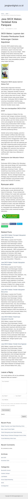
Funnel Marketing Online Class (8, 438)
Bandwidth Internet (5, 470)
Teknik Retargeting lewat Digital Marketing (11, 432)
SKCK (7, 13)
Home (2, 13)
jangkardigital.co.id (14, 5)
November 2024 (5, 460)
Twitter (20, 223)
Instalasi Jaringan (5, 473)
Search (3, 414)
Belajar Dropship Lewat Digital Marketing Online (12, 426)
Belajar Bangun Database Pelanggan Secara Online (13, 435)
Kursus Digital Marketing (7, 479)
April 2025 (3, 457)
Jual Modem (4, 476)
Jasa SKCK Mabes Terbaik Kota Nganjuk (13, 344)
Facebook (13, 223)
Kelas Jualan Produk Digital (7, 429)
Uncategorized (4, 485)
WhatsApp (5, 226)
